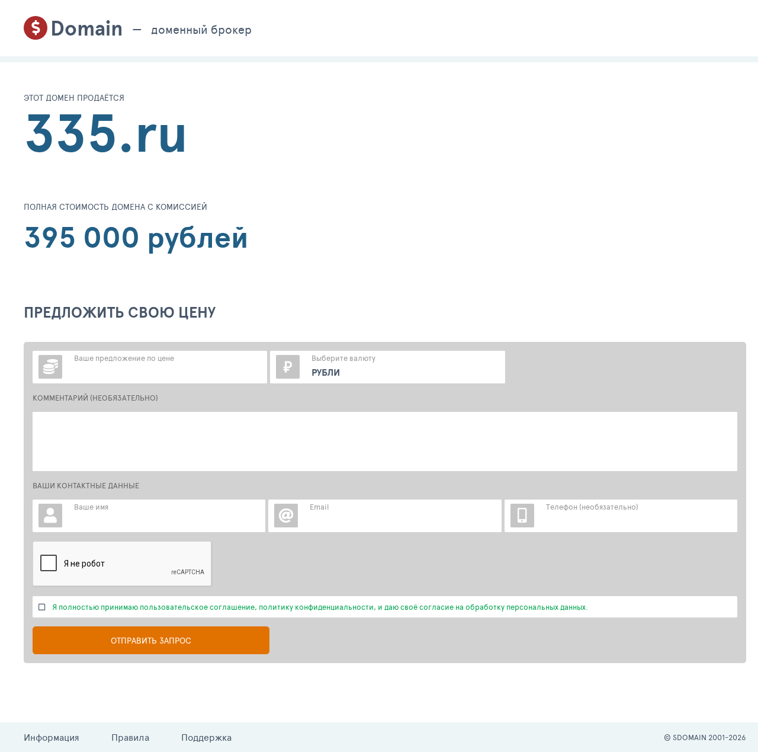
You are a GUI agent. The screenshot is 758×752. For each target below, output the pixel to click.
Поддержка (206, 737)
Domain (86, 28)
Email (319, 506)
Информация (51, 737)
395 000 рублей (136, 237)
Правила (130, 737)
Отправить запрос (151, 640)
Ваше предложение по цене (124, 358)
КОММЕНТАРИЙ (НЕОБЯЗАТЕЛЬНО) (95, 397)
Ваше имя (91, 506)
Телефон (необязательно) (592, 506)
